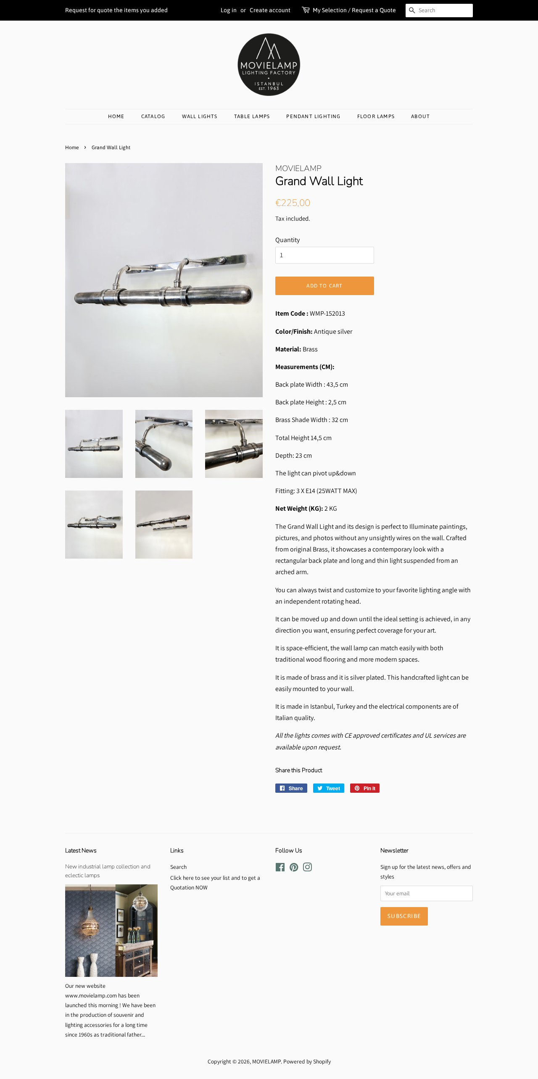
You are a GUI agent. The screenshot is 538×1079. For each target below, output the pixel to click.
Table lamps (252, 116)
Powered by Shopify (307, 1061)
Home (116, 116)
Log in (229, 10)
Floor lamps (376, 116)
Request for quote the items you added (116, 10)
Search (178, 867)
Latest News (81, 851)
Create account (270, 10)
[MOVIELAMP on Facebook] (280, 869)
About (420, 116)
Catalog (153, 116)
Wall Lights (200, 116)
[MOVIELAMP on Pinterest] (293, 869)
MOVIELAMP (266, 1061)
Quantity (287, 239)
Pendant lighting (313, 116)
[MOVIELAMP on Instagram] (307, 869)
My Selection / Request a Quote (354, 10)
